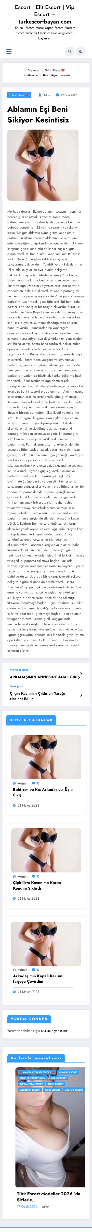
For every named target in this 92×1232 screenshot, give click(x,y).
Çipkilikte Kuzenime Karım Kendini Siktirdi (37, 885)
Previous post (19, 669)
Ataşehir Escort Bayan (25, 1078)
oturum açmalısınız (54, 1030)
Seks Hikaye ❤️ (19, 95)
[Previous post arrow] (81, 674)
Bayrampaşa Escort (23, 1084)
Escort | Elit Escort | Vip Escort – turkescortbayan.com (45, 14)
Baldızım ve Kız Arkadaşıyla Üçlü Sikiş (43, 792)
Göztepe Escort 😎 (68, 1089)
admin (47, 95)
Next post (16, 686)
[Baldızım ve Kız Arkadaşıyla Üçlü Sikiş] (46, 757)
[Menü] (8, 51)
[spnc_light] (81, 51)
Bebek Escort (47, 1084)
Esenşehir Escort (22, 1089)
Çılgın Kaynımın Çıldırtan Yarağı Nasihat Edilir (37, 696)
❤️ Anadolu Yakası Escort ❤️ (29, 1072)
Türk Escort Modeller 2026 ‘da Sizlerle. (40, 1197)
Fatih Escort (44, 1089)
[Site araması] (70, 51)
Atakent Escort (60, 1072)
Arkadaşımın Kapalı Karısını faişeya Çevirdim (38, 978)
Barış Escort (51, 1078)
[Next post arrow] (81, 695)
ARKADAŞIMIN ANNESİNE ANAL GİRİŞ (45, 677)
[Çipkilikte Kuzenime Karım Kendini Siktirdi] (46, 850)
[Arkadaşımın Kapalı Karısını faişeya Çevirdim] (46, 943)
